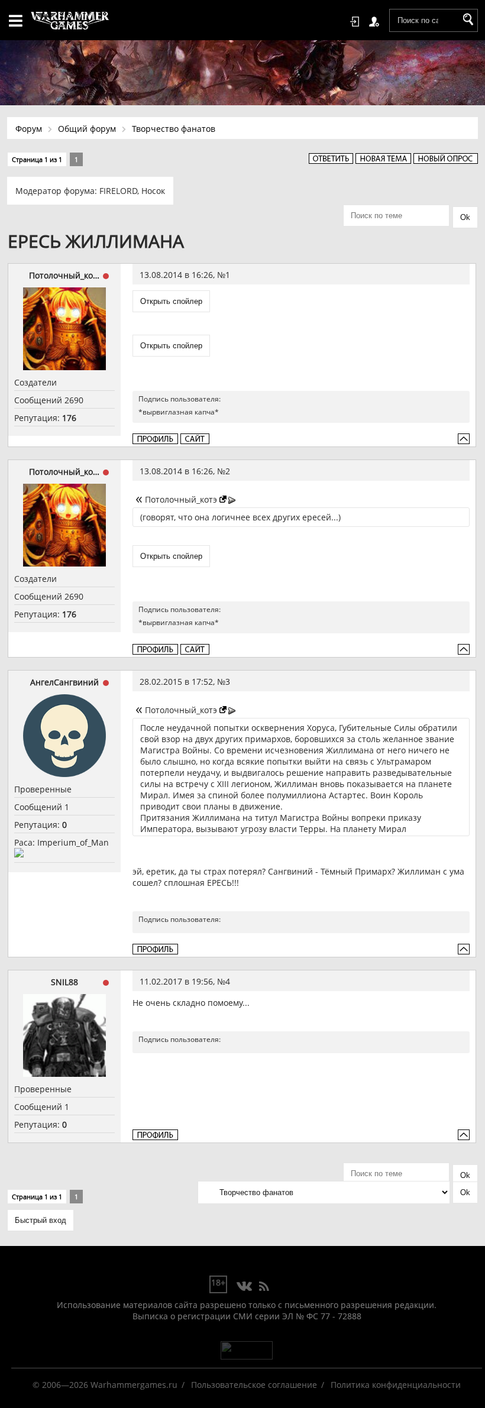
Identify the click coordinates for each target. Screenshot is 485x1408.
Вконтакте (245, 1286)
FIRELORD (118, 190)
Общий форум (87, 128)
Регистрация (376, 22)
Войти (356, 22)
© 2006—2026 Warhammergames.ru (105, 1384)
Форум (28, 128)
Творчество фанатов (173, 128)
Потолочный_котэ (64, 275)
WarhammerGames (70, 21)
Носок (153, 190)
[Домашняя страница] (194, 438)
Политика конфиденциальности (396, 1384)
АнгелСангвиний (64, 682)
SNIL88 (64, 982)
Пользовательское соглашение (254, 1384)
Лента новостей (263, 1286)
